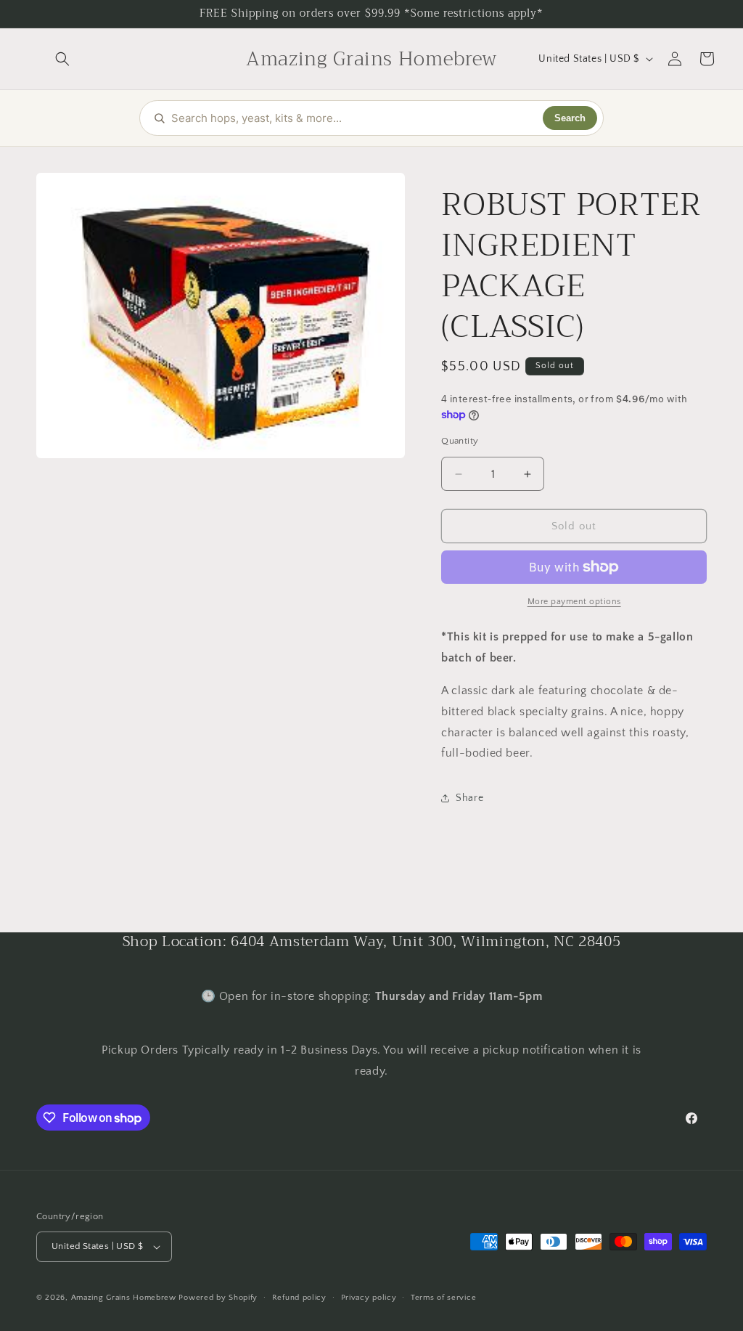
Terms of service (443, 1297)
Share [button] (469, 798)
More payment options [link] (574, 601)
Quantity (459, 441)
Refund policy (299, 1297)
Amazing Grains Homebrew (123, 1297)
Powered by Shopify (218, 1297)
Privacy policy (369, 1297)
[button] (62, 59)
